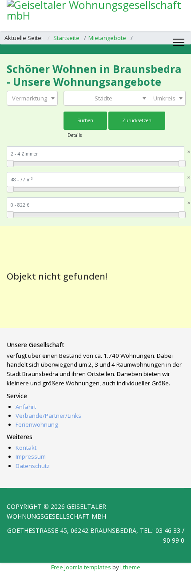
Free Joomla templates (81, 567)
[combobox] (32, 98)
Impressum (31, 456)
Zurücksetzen (136, 120)
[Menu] (178, 42)
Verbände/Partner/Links (48, 416)
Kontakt (26, 448)
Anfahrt (26, 407)
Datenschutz (33, 466)
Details (75, 135)
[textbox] (32, 98)
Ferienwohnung (37, 424)
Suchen (85, 120)
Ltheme (130, 567)
